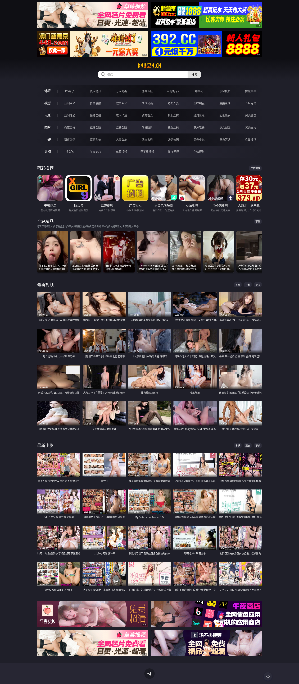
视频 (47, 103)
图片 (47, 127)
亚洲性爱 (69, 115)
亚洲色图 (95, 127)
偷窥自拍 (69, 127)
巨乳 (247, 284)
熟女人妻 (173, 103)
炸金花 (199, 91)
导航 (47, 151)
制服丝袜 (173, 115)
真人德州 (95, 91)
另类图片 (250, 127)
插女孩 (70, 152)
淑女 (247, 445)
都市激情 (69, 139)
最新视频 (45, 284)
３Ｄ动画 (147, 103)
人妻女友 (121, 139)
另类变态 (250, 115)
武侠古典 (147, 139)
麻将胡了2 (173, 91)
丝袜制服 (199, 103)
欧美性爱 (147, 115)
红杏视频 (173, 152)
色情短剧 (199, 152)
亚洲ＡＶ (69, 103)
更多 (257, 284)
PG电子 (69, 91)
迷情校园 (173, 139)
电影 (47, 115)
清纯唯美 (199, 127)
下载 (257, 221)
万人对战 (121, 91)
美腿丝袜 (173, 127)
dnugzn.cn (149, 65)
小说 (47, 139)
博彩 (47, 91)
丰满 (237, 445)
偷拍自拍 (95, 115)
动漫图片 (147, 127)
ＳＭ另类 (250, 103)
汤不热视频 (147, 152)
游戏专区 (147, 91)
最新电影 (45, 445)
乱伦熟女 (224, 115)
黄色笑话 (224, 139)
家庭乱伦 (95, 139)
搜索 (194, 74)
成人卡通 (121, 115)
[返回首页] (268, 676)
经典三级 (199, 115)
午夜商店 (95, 152)
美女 (237, 284)
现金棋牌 (224, 91)
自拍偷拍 (95, 103)
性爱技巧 (250, 139)
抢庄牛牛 (250, 91)
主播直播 (224, 103)
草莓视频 (121, 152)
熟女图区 (224, 127)
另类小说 (199, 139)
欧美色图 (121, 127)
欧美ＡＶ (121, 103)
